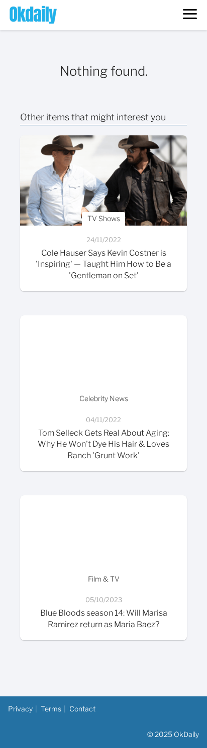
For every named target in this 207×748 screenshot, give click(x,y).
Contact (82, 708)
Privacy (20, 708)
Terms (51, 708)
